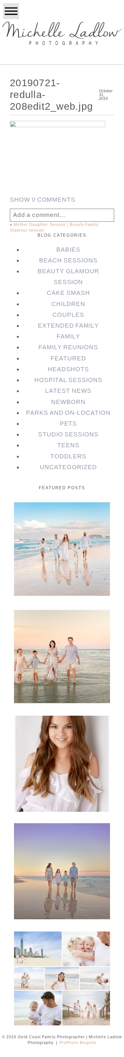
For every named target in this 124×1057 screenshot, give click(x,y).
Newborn (68, 402)
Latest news (68, 390)
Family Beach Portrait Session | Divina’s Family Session (61, 850)
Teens (68, 445)
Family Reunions (68, 347)
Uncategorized (68, 467)
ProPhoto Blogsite (77, 1042)
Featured (68, 358)
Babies (68, 249)
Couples (68, 314)
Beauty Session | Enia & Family (61, 519)
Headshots (68, 369)
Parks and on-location (68, 412)
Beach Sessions (68, 260)
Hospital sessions (68, 380)
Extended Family (68, 325)
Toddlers (68, 456)
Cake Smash (68, 292)
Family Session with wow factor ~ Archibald (62, 630)
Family (68, 336)
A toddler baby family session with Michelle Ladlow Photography (61, 957)
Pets (68, 423)
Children (69, 304)
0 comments (42, 199)
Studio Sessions (68, 434)
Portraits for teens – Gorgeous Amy (61, 733)
